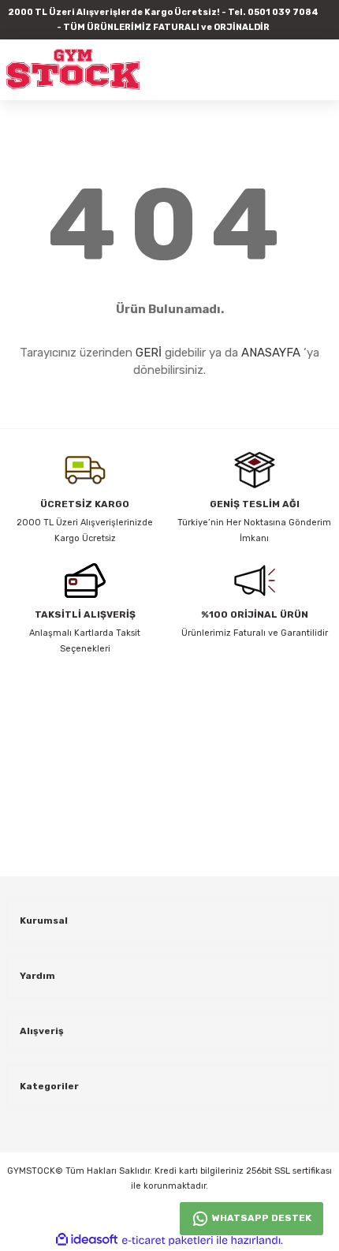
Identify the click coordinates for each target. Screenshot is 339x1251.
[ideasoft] (86, 1240)
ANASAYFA (270, 352)
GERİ (149, 352)
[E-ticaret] (167, 1240)
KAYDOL (311, 795)
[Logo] (73, 69)
